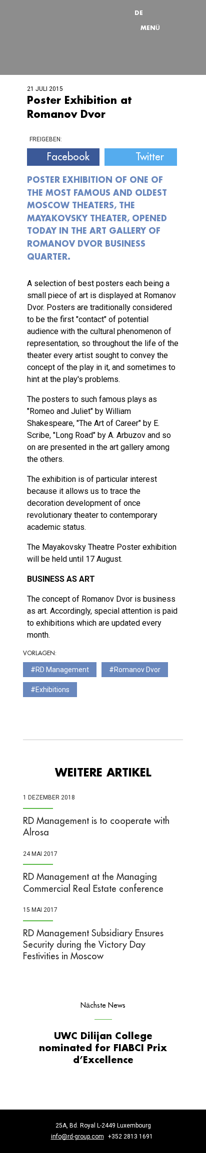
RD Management (62, 670)
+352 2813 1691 (130, 1136)
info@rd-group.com (77, 1136)
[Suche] (162, 12)
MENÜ (150, 27)
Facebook (68, 156)
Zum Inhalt (115, 2)
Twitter (150, 156)
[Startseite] (63, 20)
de (138, 12)
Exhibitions (53, 690)
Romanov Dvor (137, 670)
